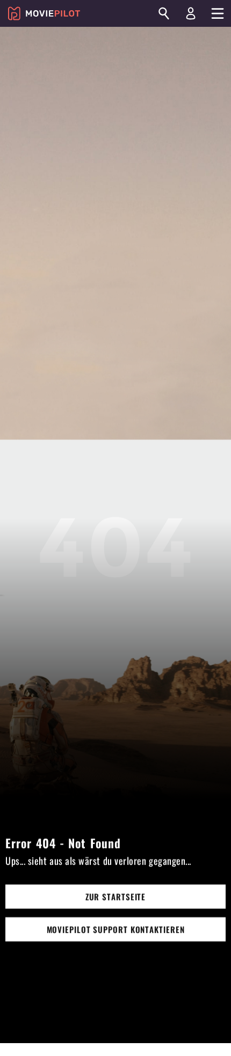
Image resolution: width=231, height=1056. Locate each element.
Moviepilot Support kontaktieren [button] (116, 929)
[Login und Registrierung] (190, 13)
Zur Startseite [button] (115, 897)
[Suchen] (163, 13)
